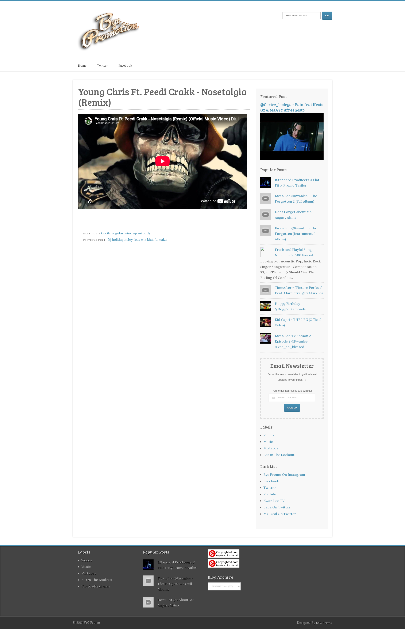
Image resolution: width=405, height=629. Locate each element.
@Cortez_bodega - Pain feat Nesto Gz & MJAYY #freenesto (291, 107)
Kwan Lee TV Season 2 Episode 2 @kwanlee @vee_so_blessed (293, 341)
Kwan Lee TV (273, 501)
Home (82, 65)
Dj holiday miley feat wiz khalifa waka (137, 239)
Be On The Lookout (278, 455)
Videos (268, 435)
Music (268, 441)
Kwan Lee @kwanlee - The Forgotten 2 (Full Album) (175, 583)
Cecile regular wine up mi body (125, 233)
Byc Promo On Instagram (284, 474)
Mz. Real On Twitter (279, 514)
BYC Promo (324, 623)
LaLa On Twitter (276, 507)
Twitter (102, 65)
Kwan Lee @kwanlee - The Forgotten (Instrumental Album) (296, 233)
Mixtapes (270, 448)
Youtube (270, 494)
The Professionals (95, 586)
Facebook (125, 65)
